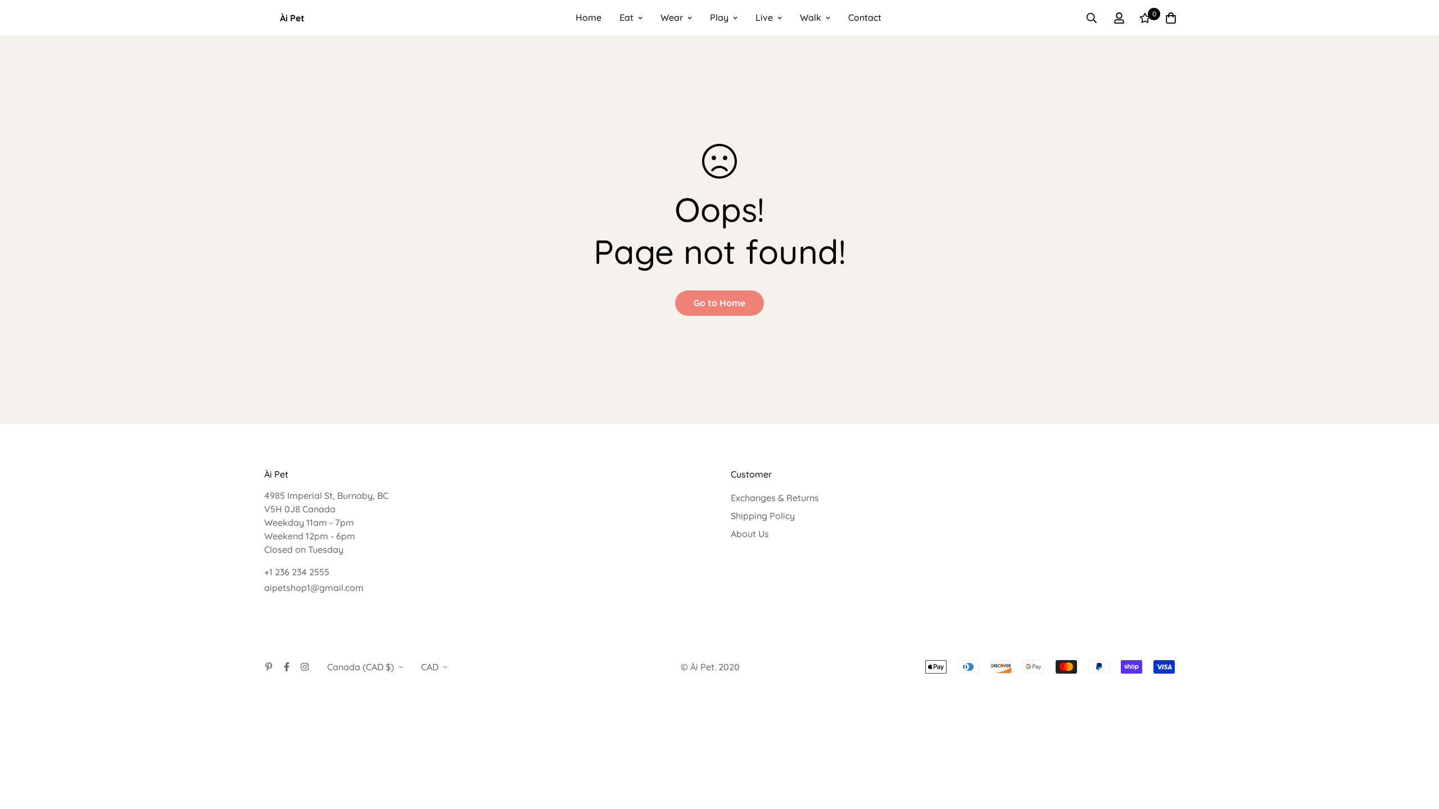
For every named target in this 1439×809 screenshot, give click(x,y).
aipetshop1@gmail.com (314, 587)
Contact (864, 17)
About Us (750, 533)
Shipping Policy (763, 515)
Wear (671, 17)
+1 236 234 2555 (296, 572)
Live (764, 17)
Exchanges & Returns (775, 497)
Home (588, 17)
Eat (626, 17)
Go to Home (719, 302)
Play (719, 17)
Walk (810, 17)
